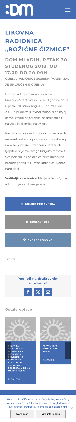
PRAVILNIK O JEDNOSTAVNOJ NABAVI (51, 349)
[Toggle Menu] (67, 10)
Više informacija (51, 413)
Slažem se (22, 413)
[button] (8, 350)
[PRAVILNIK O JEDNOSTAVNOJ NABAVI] (55, 319)
